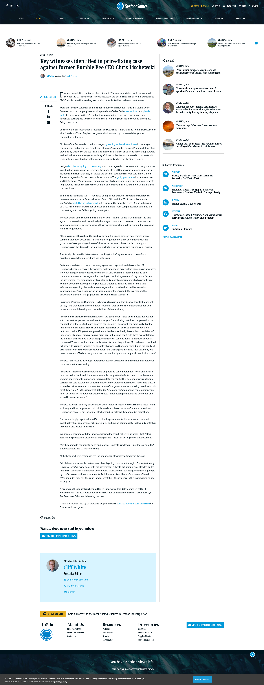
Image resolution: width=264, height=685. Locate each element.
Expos (217, 18)
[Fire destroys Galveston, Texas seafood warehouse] (168, 126)
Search (255, 6)
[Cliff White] (43, 76)
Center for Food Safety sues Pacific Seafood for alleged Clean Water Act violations (199, 145)
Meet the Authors (74, 628)
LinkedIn (70, 591)
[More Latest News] (256, 43)
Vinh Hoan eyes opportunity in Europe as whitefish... (182, 44)
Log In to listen (50, 97)
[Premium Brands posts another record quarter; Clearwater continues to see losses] (168, 89)
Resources (112, 624)
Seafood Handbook (193, 18)
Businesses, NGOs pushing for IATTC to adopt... (81, 44)
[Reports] (167, 202)
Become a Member (55, 613)
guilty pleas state (125, 177)
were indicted (131, 111)
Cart (244, 6)
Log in (217, 6)
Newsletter (231, 6)
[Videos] (167, 228)
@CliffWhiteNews (75, 585)
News (38, 18)
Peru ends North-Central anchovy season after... (29, 44)
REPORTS (175, 199)
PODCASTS (176, 211)
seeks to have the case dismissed (133, 503)
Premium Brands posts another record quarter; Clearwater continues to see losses (198, 90)
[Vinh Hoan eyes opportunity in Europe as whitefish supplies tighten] (161, 43)
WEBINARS (176, 171)
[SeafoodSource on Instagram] (12, 5)
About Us (75, 624)
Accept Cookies (202, 679)
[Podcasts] (167, 214)
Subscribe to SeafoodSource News (60, 535)
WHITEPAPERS (177, 185)
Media (83, 18)
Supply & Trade (71, 75)
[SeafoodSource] (132, 6)
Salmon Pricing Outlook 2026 (186, 203)
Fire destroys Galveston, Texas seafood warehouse (196, 127)
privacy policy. (60, 681)
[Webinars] (167, 174)
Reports (106, 636)
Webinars (106, 628)
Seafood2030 (108, 18)
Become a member (201, 6)
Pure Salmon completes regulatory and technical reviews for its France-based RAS (198, 71)
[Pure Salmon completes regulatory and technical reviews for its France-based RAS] (168, 71)
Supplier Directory (164, 18)
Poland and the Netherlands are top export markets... (130, 44)
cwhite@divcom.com (77, 579)
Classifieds (142, 628)
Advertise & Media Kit (75, 632)
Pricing (60, 18)
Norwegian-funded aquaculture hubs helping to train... (231, 44)
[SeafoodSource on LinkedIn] (17, 5)
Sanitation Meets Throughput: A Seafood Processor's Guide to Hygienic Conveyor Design (196, 191)
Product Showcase (134, 18)
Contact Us (71, 636)
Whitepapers (108, 632)
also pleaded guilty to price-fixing (84, 166)
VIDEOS (175, 225)
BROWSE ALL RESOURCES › (173, 236)
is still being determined (85, 202)
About (239, 18)
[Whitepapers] (167, 188)
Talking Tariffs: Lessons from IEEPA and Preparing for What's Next (192, 177)
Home (21, 18)
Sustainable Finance (182, 229)
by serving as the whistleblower (121, 144)
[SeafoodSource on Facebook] (7, 5)
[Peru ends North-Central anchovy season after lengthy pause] (10, 43)
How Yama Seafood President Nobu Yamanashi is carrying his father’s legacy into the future (197, 216)
